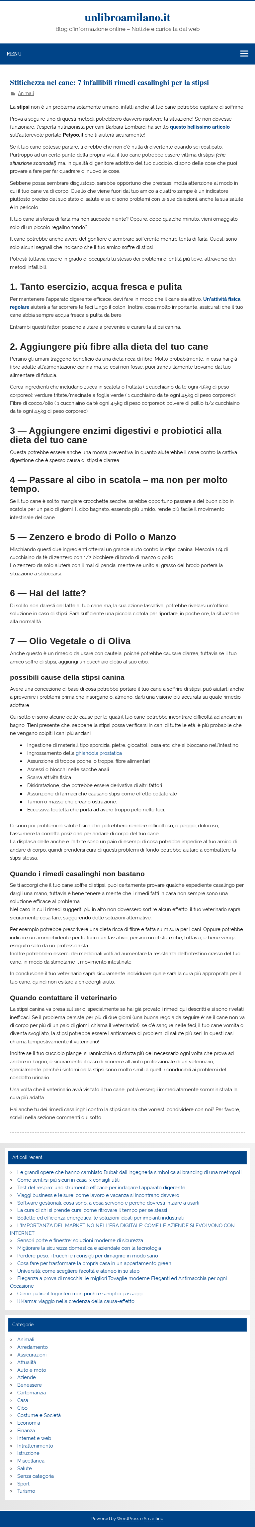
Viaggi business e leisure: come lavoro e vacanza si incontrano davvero (98, 1195)
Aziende (26, 1377)
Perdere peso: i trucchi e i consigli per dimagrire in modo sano (87, 1256)
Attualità (26, 1362)
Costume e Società (39, 1415)
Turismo (26, 1491)
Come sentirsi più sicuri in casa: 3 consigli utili (68, 1180)
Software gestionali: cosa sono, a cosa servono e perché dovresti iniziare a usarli (108, 1203)
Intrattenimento (35, 1446)
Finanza (26, 1431)
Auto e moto (31, 1370)
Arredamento (32, 1347)
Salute (24, 1468)
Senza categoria (35, 1476)
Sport (23, 1484)
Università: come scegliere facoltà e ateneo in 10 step (78, 1271)
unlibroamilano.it (128, 16)
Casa (22, 1400)
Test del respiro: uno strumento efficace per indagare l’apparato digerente (101, 1188)
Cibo (22, 1408)
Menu (14, 54)
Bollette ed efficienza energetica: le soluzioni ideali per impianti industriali (100, 1218)
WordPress (128, 1518)
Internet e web (34, 1438)
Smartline (153, 1518)
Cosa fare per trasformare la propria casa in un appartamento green (94, 1263)
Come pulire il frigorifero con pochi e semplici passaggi (79, 1294)
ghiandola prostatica (99, 753)
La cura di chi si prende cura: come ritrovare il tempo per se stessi (92, 1210)
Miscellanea (30, 1461)
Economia (28, 1423)
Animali (26, 93)
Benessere (29, 1385)
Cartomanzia (31, 1393)
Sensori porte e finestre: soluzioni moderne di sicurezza (80, 1240)
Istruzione (28, 1453)
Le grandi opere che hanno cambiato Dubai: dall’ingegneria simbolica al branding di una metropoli (129, 1172)
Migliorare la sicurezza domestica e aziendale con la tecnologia (89, 1248)
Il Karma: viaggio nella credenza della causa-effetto (75, 1301)
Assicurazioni (31, 1355)
